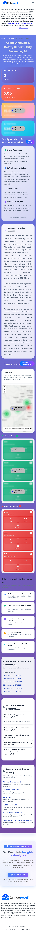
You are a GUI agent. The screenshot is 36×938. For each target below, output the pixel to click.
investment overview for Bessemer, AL (20, 23)
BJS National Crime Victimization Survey (17, 820)
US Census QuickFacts (11, 789)
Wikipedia (6, 797)
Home (3, 38)
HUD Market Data (9, 805)
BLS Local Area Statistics (11, 812)
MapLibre (6, 428)
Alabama (11, 38)
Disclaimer (27, 929)
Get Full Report (19, 875)
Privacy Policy (9, 929)
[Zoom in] (4, 387)
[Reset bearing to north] (4, 392)
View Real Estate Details (26, 364)
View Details (30, 142)
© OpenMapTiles (20, 428)
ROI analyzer (23, 28)
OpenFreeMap (12, 428)
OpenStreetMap (7, 430)
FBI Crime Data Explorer (11, 782)
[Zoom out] (4, 389)
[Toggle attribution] (31, 428)
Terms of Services (19, 929)
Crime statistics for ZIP (12, 675)
